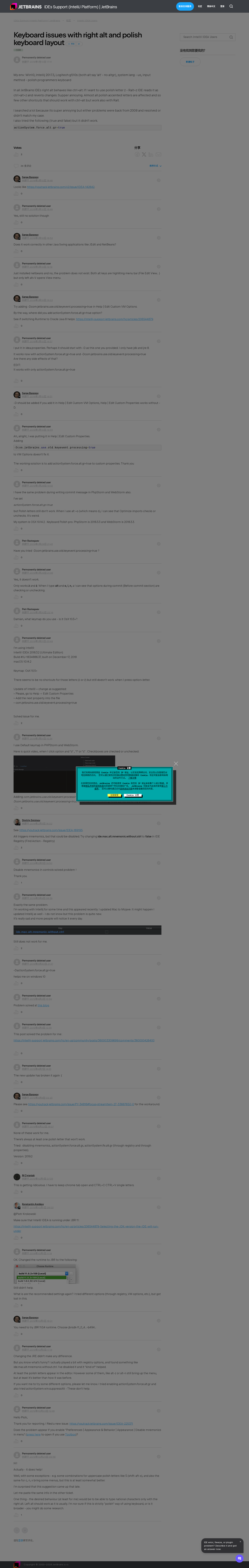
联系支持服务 (185, 6)
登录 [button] (222, 6)
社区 (200, 6)
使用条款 (100, 786)
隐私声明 (90, 786)
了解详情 (132, 778)
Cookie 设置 (133, 795)
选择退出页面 (126, 788)
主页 (26, 6)
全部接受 (114, 795)
